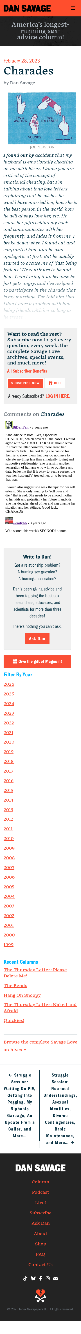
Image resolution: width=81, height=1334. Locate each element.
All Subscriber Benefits (27, 371)
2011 (8, 829)
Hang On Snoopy (22, 995)
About (40, 1233)
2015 (8, 790)
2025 (9, 694)
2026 (9, 684)
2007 (9, 867)
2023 (9, 713)
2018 (9, 761)
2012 (8, 819)
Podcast (40, 1192)
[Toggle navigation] (72, 8)
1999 (9, 944)
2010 (9, 838)
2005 (9, 887)
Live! (40, 1202)
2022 (9, 723)
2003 (9, 906)
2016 (9, 781)
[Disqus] (40, 476)
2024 (9, 703)
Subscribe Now (25, 383)
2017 (8, 771)
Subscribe (40, 1213)
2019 (9, 752)
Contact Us (40, 1264)
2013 (8, 810)
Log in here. (57, 396)
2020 (9, 742)
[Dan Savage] (27, 8)
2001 (9, 925)
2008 (9, 858)
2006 (9, 877)
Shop (40, 1244)
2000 (9, 935)
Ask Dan (37, 638)
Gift (57, 383)
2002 (9, 915)
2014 (8, 800)
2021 (8, 732)
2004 (9, 896)
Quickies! (14, 1020)
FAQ (40, 1254)
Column (40, 1182)
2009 (9, 848)
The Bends (15, 985)
